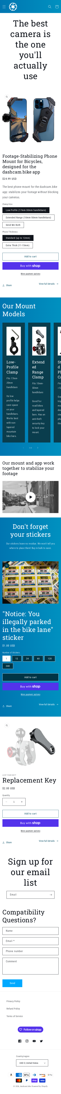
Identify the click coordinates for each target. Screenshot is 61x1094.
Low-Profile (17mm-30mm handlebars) (26, 210)
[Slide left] (23, 447)
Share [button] (9, 285)
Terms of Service (15, 1016)
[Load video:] (30, 497)
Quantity (6, 795)
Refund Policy (13, 1008)
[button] (4, 6)
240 (8, 666)
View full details (47, 284)
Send (12, 983)
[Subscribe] (50, 895)
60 (38, 658)
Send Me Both (13, 225)
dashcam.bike (25, 1086)
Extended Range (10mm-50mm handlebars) (28, 217)
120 (50, 658)
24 (27, 658)
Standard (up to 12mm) (18, 238)
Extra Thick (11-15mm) (17, 245)
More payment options (30, 274)
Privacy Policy (13, 1001)
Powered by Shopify (40, 1086)
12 (16, 658)
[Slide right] (37, 447)
